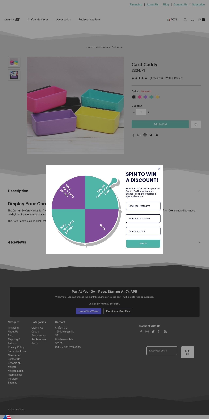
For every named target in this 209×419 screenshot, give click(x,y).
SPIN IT (143, 243)
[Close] (159, 169)
